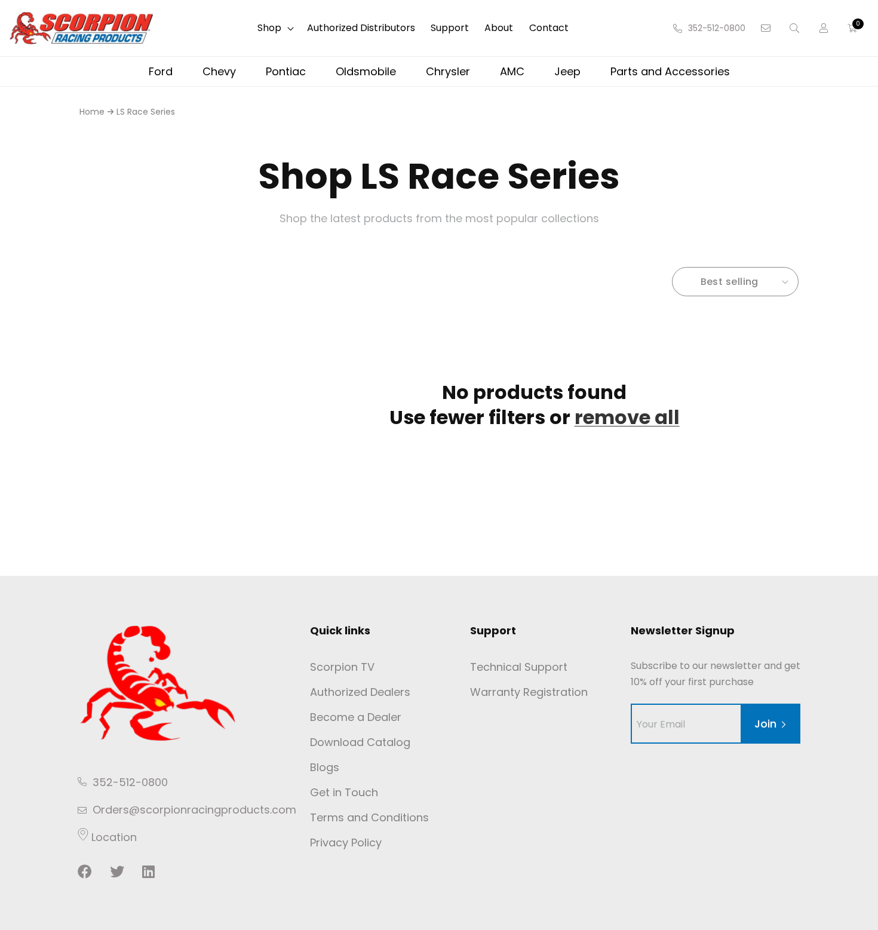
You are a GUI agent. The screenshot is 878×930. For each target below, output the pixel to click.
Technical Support (518, 666)
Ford (161, 71)
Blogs (324, 767)
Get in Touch (344, 792)
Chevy (219, 71)
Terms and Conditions (369, 817)
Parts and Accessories (670, 71)
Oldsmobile (366, 71)
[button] (274, 28)
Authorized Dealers (360, 692)
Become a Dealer (355, 717)
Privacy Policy (346, 842)
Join (765, 723)
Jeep (567, 71)
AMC (512, 71)
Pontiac (286, 71)
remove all (627, 417)
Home (92, 112)
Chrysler (448, 71)
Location (112, 837)
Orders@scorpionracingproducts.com (194, 809)
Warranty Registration (529, 692)
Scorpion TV (342, 666)
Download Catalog (360, 742)
